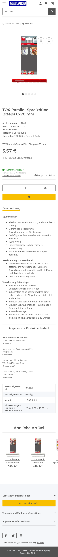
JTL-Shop (34, 553)
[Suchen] (52, 11)
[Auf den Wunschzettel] (49, 40)
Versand (28, 157)
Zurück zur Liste (12, 23)
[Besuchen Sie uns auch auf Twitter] (13, 535)
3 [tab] (29, 94)
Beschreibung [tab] (11, 208)
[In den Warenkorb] (4, 33)
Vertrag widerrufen (29, 503)
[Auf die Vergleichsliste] (41, 40)
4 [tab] (32, 94)
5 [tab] (35, 94)
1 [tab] (23, 94)
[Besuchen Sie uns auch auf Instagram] (21, 535)
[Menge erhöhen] (52, 188)
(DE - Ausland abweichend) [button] (15, 174)
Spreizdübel (20, 132)
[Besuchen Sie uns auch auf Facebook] (5, 535)
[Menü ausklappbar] (4, 2)
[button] (40, 3)
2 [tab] (26, 94)
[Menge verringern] (6, 188)
